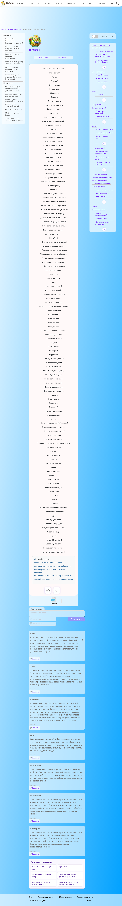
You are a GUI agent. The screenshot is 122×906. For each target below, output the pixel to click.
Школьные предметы (38, 900)
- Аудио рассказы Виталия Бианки (101, 61)
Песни (48, 3)
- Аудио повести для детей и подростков (102, 55)
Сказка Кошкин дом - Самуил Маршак (13, 95)
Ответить (35, 659)
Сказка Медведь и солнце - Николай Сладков (52, 566)
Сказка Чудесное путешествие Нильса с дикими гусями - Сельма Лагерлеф (14, 103)
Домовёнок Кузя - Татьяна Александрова (14, 119)
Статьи (90, 900)
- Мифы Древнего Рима (104, 133)
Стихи (59, 3)
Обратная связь (65, 897)
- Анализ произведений (104, 190)
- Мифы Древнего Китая (104, 129)
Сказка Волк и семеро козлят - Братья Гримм (52, 575)
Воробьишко (63, 867)
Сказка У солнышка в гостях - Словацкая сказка (53, 579)
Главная (3, 29)
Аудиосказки (34, 3)
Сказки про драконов (13, 109)
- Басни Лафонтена (102, 78)
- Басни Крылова (101, 75)
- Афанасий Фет (101, 219)
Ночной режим (106, 36)
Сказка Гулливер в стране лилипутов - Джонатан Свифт (12, 88)
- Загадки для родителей (100, 112)
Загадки (101, 3)
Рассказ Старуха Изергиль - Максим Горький (12, 48)
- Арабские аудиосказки (104, 51)
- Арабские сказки (102, 193)
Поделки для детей (46, 897)
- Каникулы (99, 95)
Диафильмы (72, 3)
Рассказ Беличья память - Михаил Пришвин (11, 69)
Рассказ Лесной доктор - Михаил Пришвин (14, 63)
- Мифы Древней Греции (101, 137)
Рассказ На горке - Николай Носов (48, 563)
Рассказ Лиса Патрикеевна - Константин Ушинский (14, 41)
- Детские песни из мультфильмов (102, 152)
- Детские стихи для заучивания (102, 223)
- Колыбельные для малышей (102, 163)
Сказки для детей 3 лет (15, 29)
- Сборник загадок (102, 116)
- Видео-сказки (100, 197)
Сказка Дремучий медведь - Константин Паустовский (13, 77)
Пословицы (88, 3)
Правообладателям (85, 897)
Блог (113, 3)
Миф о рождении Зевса (12, 114)
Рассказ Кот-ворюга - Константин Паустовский (13, 56)
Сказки (20, 3)
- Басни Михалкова (102, 82)
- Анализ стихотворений (101, 214)
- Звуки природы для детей (103, 158)
